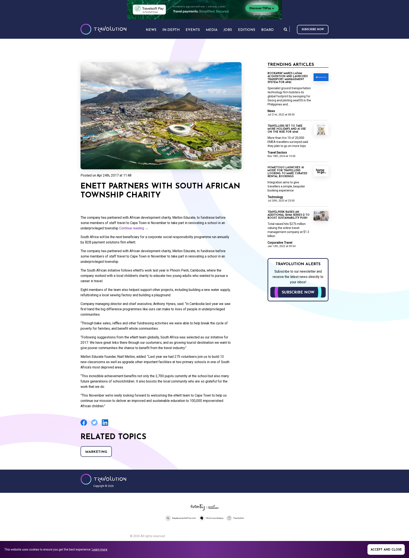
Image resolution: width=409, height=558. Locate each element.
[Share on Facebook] (84, 425)
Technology (275, 197)
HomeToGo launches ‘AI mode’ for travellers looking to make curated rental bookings (287, 172)
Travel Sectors (277, 152)
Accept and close (386, 549)
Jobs (227, 30)
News (271, 111)
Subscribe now (313, 29)
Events (193, 30)
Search (285, 29)
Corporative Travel (280, 242)
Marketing (96, 452)
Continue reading (133, 228)
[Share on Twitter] (94, 425)
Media (211, 30)
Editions (246, 30)
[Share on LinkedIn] (105, 425)
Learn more (99, 549)
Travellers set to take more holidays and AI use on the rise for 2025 (287, 129)
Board (267, 30)
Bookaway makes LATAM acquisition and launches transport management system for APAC (288, 78)
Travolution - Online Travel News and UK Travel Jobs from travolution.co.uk (103, 479)
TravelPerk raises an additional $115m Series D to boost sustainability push (289, 215)
